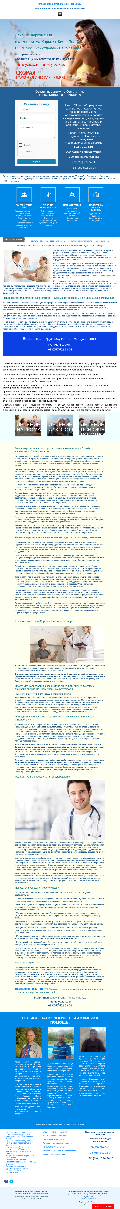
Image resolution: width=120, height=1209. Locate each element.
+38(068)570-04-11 (83, 162)
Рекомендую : (70, 241)
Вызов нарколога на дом (53, 1139)
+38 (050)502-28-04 (83, 167)
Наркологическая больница (55, 1136)
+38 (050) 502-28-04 (52, 65)
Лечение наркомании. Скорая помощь (59, 1151)
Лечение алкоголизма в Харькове (57, 1143)
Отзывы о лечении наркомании (56, 1132)
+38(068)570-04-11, (27, 65)
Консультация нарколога (53, 1147)
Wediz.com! (95, 1202)
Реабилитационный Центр (54, 1154)
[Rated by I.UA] (89, 1204)
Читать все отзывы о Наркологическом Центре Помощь (60, 1124)
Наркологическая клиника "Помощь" (60, 3)
